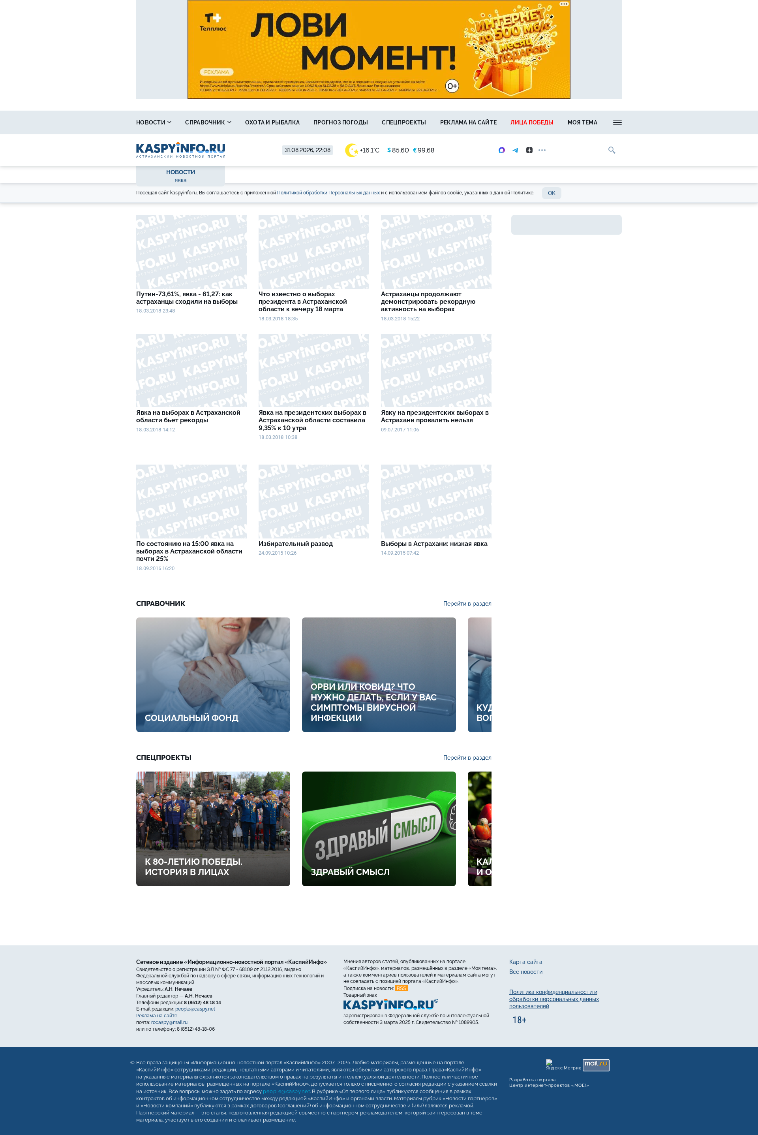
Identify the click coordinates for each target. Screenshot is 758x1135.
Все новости (525, 972)
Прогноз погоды (340, 122)
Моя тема (582, 122)
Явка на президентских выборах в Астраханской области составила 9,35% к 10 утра (312, 420)
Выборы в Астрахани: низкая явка (434, 544)
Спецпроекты (404, 122)
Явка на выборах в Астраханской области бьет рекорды (188, 416)
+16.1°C (369, 150)
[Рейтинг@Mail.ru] (596, 1065)
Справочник (205, 122)
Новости (151, 122)
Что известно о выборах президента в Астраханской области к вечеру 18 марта (303, 301)
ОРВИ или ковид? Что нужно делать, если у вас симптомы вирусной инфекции (374, 702)
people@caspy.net (195, 1009)
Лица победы (531, 122)
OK (551, 193)
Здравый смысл (350, 872)
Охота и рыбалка (272, 122)
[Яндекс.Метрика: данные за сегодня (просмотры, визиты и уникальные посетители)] (563, 1065)
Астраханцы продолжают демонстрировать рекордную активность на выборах (428, 301)
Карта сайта (525, 962)
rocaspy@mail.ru (169, 1022)
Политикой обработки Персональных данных (328, 193)
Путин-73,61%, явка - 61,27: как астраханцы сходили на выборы (188, 297)
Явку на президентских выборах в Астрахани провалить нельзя (435, 416)
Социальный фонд (191, 718)
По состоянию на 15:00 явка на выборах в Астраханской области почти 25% (189, 551)
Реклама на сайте (468, 122)
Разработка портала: (549, 1082)
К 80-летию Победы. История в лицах (193, 866)
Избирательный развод (296, 544)
